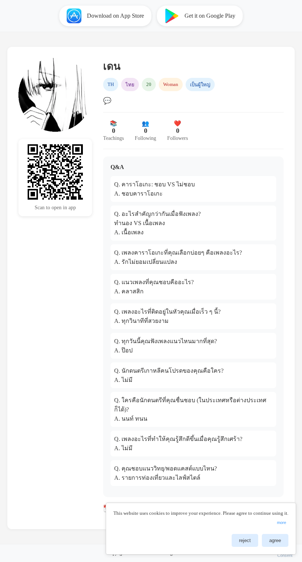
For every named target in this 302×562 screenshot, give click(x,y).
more (281, 522)
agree (275, 540)
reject (245, 540)
